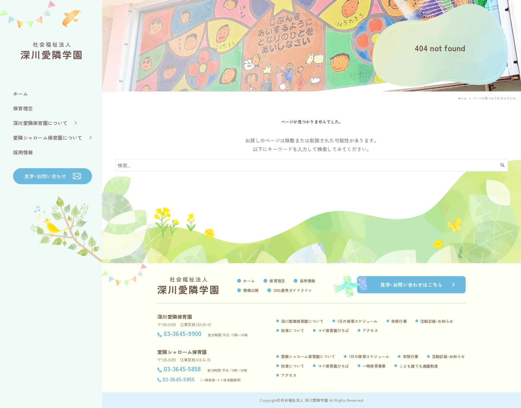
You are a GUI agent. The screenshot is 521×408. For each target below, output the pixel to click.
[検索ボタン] (502, 165)
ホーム (249, 280)
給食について (292, 330)
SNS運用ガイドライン (293, 290)
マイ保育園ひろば (333, 330)
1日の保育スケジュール (357, 321)
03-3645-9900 (182, 333)
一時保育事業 (374, 366)
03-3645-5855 (179, 379)
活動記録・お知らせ (436, 321)
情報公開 (251, 290)
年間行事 (399, 321)
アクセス (370, 330)
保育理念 (277, 280)
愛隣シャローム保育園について (308, 356)
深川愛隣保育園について (302, 321)
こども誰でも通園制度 (418, 366)
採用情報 (307, 280)
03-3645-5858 (182, 368)
